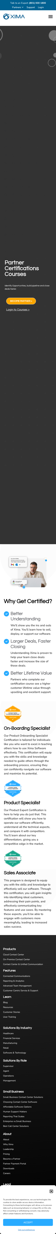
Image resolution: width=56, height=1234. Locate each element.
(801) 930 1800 (37, 3)
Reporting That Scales (13, 1116)
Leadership (8, 1149)
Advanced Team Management (17, 985)
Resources (8, 1007)
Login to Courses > (18, 309)
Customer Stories (11, 1012)
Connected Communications (16, 976)
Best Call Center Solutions (16, 1126)
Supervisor (8, 1066)
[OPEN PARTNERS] (22, 7)
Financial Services (11, 1038)
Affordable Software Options (17, 1106)
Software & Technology (14, 1052)
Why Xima (8, 1144)
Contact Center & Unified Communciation (23, 964)
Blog (5, 1002)
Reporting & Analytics (13, 980)
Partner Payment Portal (14, 1163)
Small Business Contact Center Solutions (23, 1097)
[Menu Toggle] (50, 16)
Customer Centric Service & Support (20, 990)
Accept (28, 1222)
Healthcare (8, 1033)
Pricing (6, 1154)
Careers (6, 1173)
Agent (6, 1070)
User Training (9, 1016)
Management (9, 1080)
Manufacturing (10, 1043)
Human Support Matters (15, 1111)
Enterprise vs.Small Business (17, 1121)
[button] (51, 1191)
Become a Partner (11, 1158)
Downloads (8, 1168)
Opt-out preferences (26, 1230)
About (6, 1139)
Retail (6, 1047)
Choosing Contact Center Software (20, 1101)
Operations (8, 1075)
